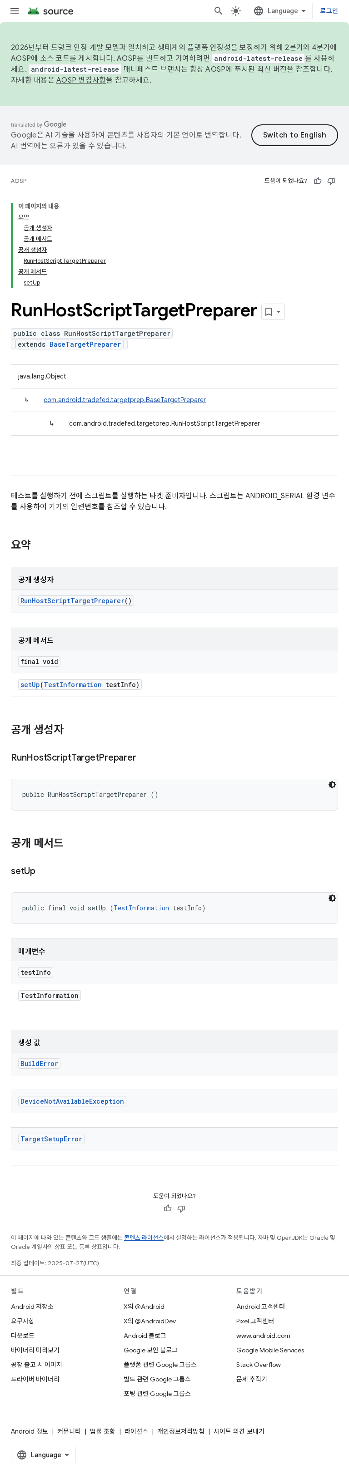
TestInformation (73, 684)
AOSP (18, 181)
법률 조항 (102, 1431)
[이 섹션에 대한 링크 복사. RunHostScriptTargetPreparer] (145, 758)
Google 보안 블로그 (151, 1350)
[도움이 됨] (317, 181)
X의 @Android (144, 1306)
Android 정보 (29, 1431)
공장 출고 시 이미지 (36, 1365)
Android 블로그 (145, 1336)
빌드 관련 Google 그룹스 (157, 1379)
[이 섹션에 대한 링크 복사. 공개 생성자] (73, 730)
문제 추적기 (251, 1379)
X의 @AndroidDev (150, 1321)
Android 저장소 (32, 1306)
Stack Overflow (258, 1365)
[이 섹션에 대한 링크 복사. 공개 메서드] (73, 844)
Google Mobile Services (270, 1350)
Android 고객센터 (260, 1306)
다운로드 (23, 1336)
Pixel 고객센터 (255, 1321)
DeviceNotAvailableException (72, 1101)
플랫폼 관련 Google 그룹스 (160, 1365)
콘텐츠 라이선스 (144, 1238)
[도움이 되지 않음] (331, 181)
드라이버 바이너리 (35, 1379)
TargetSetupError (51, 1139)
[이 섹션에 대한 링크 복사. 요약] (40, 545)
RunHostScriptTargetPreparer (72, 600)
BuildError (39, 1063)
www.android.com (263, 1336)
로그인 (329, 11)
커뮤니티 (69, 1431)
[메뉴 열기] (14, 11)
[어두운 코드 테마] (332, 784)
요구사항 (23, 1321)
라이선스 (136, 1431)
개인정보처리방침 (180, 1431)
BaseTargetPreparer (85, 344)
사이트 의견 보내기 (239, 1431)
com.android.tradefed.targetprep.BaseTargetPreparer (125, 400)
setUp (30, 684)
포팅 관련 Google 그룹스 (157, 1394)
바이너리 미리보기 (35, 1350)
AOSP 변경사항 (81, 80)
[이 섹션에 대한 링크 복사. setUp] (44, 871)
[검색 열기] (218, 10)
